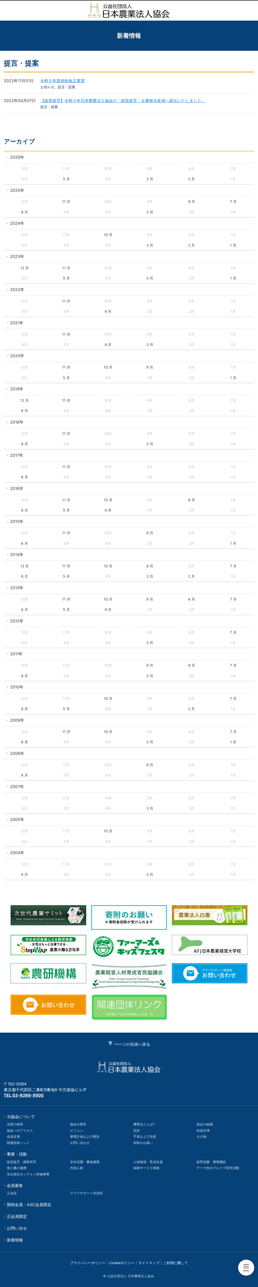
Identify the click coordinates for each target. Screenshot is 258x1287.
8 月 (191, 201)
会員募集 (15, 1185)
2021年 (16, 322)
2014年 (16, 554)
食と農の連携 (16, 1168)
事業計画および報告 (85, 1136)
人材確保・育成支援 (148, 1162)
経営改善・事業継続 (211, 1162)
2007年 (17, 786)
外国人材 (76, 1168)
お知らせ (47, 87)
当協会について (21, 1116)
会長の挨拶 (15, 1124)
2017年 (16, 455)
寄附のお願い (143, 1143)
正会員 (12, 1193)
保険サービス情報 (146, 1168)
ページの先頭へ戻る (132, 1044)
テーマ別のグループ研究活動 (218, 1168)
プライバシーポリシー (87, 1263)
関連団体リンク (18, 1143)
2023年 (17, 256)
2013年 (16, 587)
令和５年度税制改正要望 (62, 80)
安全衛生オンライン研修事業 (28, 1174)
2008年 (17, 753)
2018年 (16, 422)
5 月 (66, 179)
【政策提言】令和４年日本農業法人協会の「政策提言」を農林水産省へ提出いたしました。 (123, 100)
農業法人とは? (144, 1124)
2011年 (16, 653)
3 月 (149, 179)
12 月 (24, 268)
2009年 (17, 720)
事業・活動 (17, 1154)
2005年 (17, 819)
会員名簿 (13, 1136)
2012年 (16, 620)
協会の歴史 (78, 1124)
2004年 (17, 852)
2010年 (16, 687)
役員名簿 (203, 1130)
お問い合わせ (80, 1143)
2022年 (17, 289)
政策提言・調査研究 (21, 1162)
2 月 (191, 179)
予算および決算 (144, 1136)
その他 (201, 1136)
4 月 (108, 311)
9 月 (149, 367)
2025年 (17, 190)
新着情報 (15, 1240)
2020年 (17, 355)
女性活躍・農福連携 (85, 1162)
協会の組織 (205, 1124)
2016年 (16, 488)
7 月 (233, 201)
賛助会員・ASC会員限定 (29, 1204)
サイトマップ (148, 1263)
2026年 (17, 157)
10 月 (108, 235)
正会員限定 (17, 1216)
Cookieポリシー (122, 1263)
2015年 (16, 521)
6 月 (24, 212)
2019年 (16, 388)
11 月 (66, 201)
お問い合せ (17, 1228)
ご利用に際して (175, 1263)
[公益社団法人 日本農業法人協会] (129, 10)
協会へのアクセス (20, 1130)
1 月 (233, 245)
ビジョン (76, 1130)
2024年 (17, 223)
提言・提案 (66, 87)
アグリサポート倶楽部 (86, 1193)
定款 (136, 1130)
